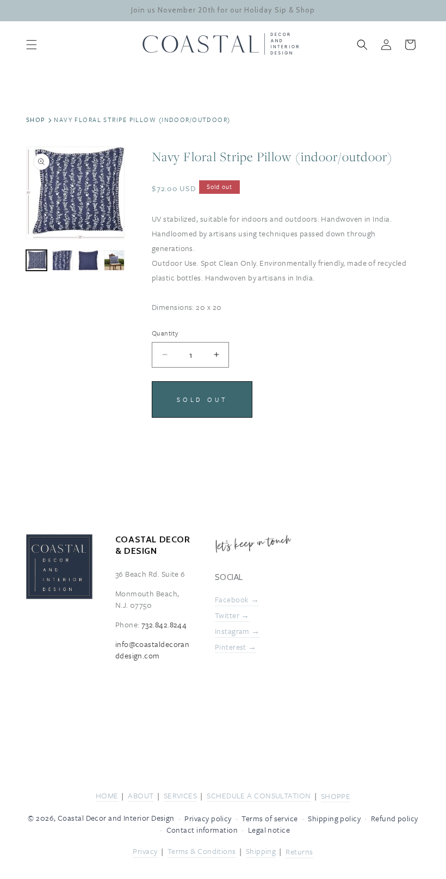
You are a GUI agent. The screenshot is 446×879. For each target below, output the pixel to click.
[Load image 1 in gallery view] (36, 260)
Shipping (261, 851)
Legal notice (269, 829)
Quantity (165, 333)
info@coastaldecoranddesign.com (152, 649)
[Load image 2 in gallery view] (62, 260)
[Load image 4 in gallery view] (114, 260)
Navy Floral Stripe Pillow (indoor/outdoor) (142, 119)
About (140, 795)
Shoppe (336, 796)
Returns (299, 851)
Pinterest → (236, 646)
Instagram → (237, 631)
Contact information (202, 829)
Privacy (145, 851)
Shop (35, 119)
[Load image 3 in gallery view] (88, 260)
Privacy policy (207, 818)
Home (107, 795)
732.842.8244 (164, 624)
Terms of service (269, 818)
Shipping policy (334, 818)
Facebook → (237, 599)
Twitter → (232, 615)
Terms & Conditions (202, 851)
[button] (32, 45)
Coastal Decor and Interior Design (116, 817)
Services (180, 795)
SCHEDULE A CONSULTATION (259, 795)
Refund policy (394, 818)
